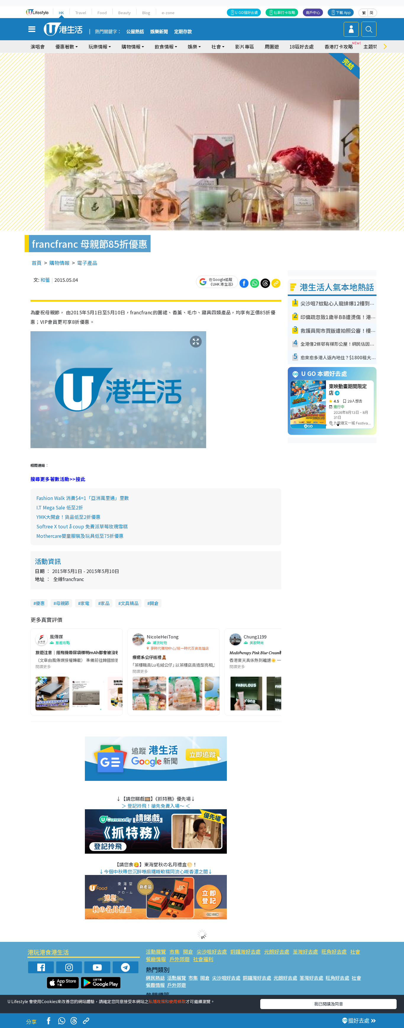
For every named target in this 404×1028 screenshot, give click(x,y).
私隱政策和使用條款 (167, 1001)
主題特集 (372, 46)
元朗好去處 (276, 951)
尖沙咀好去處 (212, 951)
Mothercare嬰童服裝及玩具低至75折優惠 (80, 535)
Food (102, 12)
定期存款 (183, 31)
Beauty (124, 12)
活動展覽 (156, 951)
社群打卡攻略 (284, 12)
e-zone (168, 12)
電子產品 (87, 262)
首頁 (37, 262)
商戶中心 (313, 12)
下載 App (343, 12)
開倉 (154, 603)
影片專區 (244, 46)
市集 (174, 951)
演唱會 (37, 46)
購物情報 (59, 262)
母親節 (62, 603)
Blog (146, 12)
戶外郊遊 (179, 959)
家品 (105, 603)
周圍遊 (272, 46)
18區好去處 (302, 46)
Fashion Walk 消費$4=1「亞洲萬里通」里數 (82, 497)
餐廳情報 (156, 959)
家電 (84, 603)
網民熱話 (155, 977)
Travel (80, 12)
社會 (355, 951)
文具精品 (129, 603)
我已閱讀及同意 (328, 1004)
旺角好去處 (334, 951)
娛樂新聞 (159, 31)
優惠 (40, 603)
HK (61, 12)
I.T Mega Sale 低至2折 (59, 507)
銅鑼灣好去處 (245, 951)
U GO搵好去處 (246, 12)
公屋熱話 (135, 31)
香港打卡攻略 (338, 46)
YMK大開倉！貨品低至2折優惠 (68, 516)
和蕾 (45, 279)
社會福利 (203, 959)
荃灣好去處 (305, 951)
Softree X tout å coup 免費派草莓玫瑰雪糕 (82, 526)
